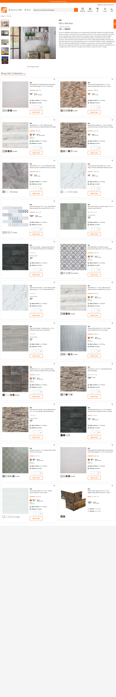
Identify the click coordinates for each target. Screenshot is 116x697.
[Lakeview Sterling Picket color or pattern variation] (64, 354)
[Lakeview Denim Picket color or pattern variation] (69, 354)
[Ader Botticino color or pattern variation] (4, 192)
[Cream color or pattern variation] (71, 151)
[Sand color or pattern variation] (62, 151)
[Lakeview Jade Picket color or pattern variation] (71, 354)
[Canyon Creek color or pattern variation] (62, 111)
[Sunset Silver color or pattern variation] (67, 111)
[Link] (29, 96)
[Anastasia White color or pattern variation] (67, 435)
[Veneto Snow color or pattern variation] (67, 151)
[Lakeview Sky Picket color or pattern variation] (62, 354)
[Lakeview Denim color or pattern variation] (13, 476)
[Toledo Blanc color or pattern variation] (4, 151)
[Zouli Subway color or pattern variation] (4, 232)
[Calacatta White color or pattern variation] (71, 192)
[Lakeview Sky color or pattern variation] (11, 476)
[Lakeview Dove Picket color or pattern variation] (67, 354)
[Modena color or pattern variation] (64, 273)
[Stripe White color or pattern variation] (67, 192)
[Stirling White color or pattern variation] (4, 111)
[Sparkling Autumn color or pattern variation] (64, 111)
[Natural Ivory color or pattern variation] (64, 395)
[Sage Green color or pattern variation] (69, 111)
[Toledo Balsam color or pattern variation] (9, 151)
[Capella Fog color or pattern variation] (6, 111)
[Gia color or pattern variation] (69, 273)
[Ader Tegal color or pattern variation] (9, 192)
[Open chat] (115, 24)
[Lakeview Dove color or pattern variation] (6, 476)
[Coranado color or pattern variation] (6, 232)
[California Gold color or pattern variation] (64, 516)
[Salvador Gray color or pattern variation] (71, 111)
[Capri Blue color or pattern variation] (9, 232)
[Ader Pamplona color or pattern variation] (11, 192)
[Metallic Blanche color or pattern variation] (6, 395)
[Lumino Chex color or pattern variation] (69, 192)
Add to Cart (36, 112)
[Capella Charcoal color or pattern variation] (9, 111)
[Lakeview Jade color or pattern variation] (4, 476)
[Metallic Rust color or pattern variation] (13, 395)
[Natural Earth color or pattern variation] (62, 516)
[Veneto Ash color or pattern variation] (64, 151)
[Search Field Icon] (76, 10)
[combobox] (53, 10)
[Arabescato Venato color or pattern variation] (11, 232)
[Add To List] (54, 79)
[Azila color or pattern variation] (62, 273)
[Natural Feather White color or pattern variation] (69, 395)
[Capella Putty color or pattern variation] (11, 111)
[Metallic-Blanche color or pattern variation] (9, 395)
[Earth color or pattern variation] (69, 151)
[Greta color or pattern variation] (67, 273)
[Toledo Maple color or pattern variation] (6, 151)
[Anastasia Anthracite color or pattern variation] (64, 435)
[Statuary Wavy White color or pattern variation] (62, 192)
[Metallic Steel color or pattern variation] (11, 395)
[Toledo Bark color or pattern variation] (11, 151)
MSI (60, 20)
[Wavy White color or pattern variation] (64, 192)
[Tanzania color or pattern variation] (71, 273)
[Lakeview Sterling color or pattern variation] (9, 476)
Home (3, 16)
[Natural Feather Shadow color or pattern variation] (71, 395)
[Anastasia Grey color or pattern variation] (69, 435)
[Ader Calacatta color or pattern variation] (6, 192)
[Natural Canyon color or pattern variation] (67, 395)
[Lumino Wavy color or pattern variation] (13, 517)
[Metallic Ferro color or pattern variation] (4, 395)
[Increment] (41, 107)
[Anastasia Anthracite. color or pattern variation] (62, 435)
